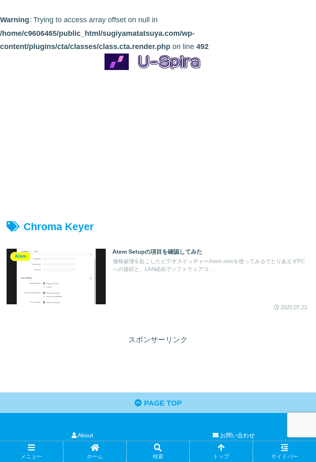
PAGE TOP (162, 403)
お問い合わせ (236, 435)
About (85, 435)
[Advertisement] (158, 137)
